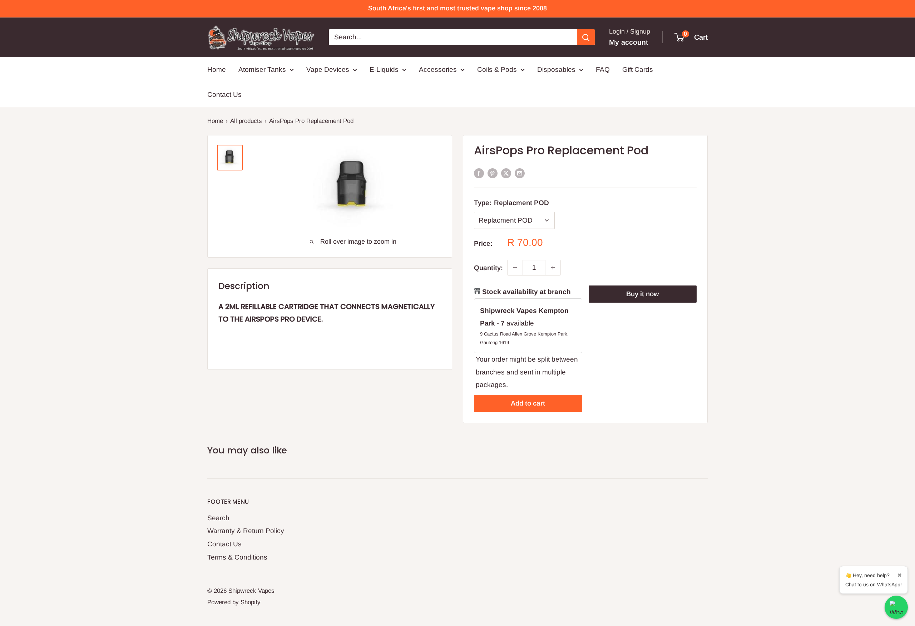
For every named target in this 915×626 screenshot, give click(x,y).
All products (246, 121)
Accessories (438, 69)
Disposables (556, 69)
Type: (511, 203)
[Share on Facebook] (479, 173)
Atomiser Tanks (262, 69)
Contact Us (224, 94)
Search (218, 518)
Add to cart (528, 403)
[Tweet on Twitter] (506, 173)
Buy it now (642, 294)
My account (628, 42)
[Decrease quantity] (515, 267)
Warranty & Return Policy (245, 531)
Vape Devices (327, 69)
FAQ (603, 69)
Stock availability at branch (526, 291)
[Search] (586, 37)
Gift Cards (637, 69)
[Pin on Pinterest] (493, 173)
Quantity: (488, 268)
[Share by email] (520, 173)
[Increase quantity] (552, 267)
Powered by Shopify (234, 602)
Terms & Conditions (237, 557)
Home (216, 69)
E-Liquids (384, 69)
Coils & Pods (497, 69)
